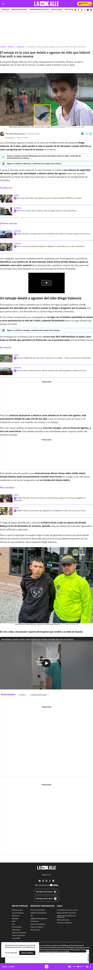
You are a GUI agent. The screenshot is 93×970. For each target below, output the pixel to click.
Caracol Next (16, 938)
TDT (31, 916)
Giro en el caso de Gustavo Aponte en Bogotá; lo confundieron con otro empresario (51, 246)
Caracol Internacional (19, 933)
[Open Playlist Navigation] (90, 966)
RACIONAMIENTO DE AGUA (39, 10)
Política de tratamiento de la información (66, 916)
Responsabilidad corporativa (66, 913)
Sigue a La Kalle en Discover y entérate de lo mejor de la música (34, 163)
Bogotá (16, 195)
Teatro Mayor (16, 930)
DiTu (13, 924)
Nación (16, 355)
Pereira (22, 695)
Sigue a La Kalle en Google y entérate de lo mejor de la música (33, 330)
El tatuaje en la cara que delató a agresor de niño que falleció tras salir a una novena (56, 47)
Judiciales (20, 47)
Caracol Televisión (18, 913)
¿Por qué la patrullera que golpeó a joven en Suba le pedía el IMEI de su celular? (49, 198)
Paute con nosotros (36, 927)
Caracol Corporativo (18, 935)
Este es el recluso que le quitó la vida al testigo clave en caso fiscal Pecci (46, 210)
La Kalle (3, 47)
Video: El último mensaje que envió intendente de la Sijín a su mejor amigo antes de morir (53, 233)
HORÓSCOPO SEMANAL (19, 10)
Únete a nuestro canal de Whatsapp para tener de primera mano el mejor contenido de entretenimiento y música (44, 157)
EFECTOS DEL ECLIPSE (73, 10)
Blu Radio (15, 918)
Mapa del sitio (35, 930)
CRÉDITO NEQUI (56, 10)
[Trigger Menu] (3, 4)
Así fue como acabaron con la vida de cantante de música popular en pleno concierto (51, 370)
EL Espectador (17, 927)
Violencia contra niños (38, 695)
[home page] (46, 3)
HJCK (14, 921)
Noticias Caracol (17, 910)
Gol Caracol (16, 916)
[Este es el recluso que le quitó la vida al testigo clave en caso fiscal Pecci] (6, 211)
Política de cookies (63, 920)
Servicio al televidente (37, 910)
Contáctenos (34, 921)
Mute (69, 966)
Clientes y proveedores (37, 924)
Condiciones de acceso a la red (67, 910)
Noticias (11, 47)
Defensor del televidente (38, 913)
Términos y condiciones (64, 923)
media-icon (46, 966)
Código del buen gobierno (38, 918)
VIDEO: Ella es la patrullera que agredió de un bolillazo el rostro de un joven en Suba (51, 510)
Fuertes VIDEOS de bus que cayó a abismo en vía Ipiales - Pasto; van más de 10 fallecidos (54, 358)
